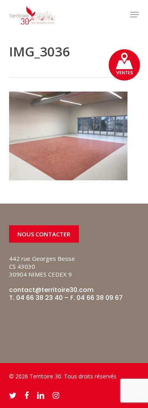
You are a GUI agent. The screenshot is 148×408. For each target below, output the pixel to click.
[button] (134, 15)
